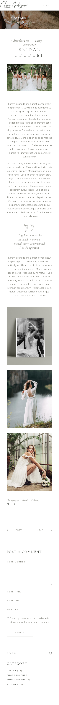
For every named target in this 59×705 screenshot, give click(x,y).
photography (13, 499)
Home (9, 22)
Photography (16, 680)
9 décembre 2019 (20, 40)
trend (25, 499)
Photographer (17, 675)
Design (17, 22)
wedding (35, 499)
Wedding (13, 684)
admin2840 (29, 44)
